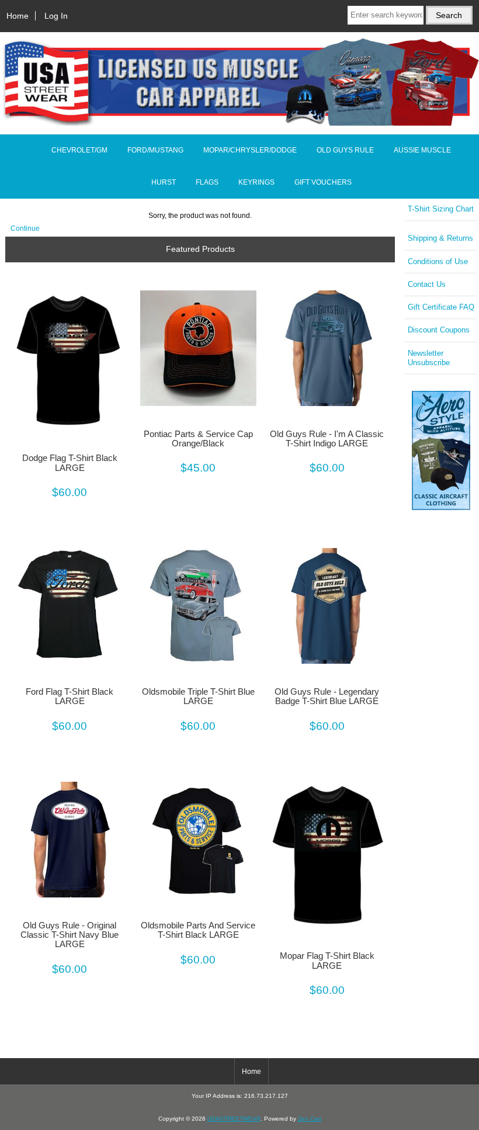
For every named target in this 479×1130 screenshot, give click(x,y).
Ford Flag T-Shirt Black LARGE (69, 696)
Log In (56, 15)
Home (17, 15)
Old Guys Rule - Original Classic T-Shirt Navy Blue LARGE (69, 935)
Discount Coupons (439, 329)
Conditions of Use (438, 261)
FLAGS (207, 182)
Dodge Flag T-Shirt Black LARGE (69, 462)
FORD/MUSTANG (155, 150)
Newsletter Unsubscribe (429, 358)
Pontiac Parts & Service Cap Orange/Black (198, 438)
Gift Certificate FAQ (441, 307)
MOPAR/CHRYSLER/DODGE (250, 150)
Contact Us (427, 284)
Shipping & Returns (440, 238)
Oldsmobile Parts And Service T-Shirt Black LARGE (198, 930)
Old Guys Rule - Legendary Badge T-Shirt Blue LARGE (327, 696)
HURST (163, 182)
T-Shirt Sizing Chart (441, 208)
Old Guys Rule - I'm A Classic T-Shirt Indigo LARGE (327, 438)
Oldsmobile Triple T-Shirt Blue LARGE (198, 696)
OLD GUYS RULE (345, 150)
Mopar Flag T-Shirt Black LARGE (327, 960)
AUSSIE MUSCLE (422, 150)
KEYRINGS (256, 182)
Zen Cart (309, 1118)
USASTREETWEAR (234, 1118)
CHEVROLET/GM (79, 150)
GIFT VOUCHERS (323, 182)
